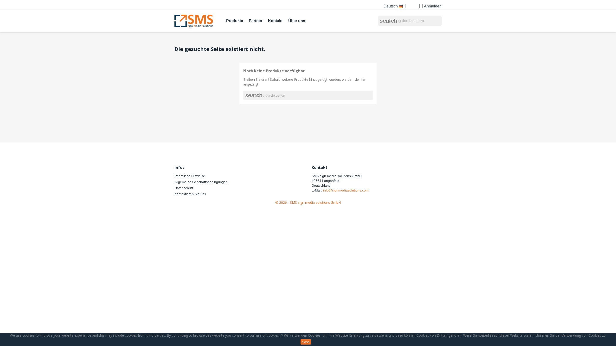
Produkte (234, 21)
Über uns (296, 21)
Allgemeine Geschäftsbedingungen (201, 182)
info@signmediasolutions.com (346, 190)
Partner (255, 21)
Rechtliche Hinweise (189, 176)
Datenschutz (183, 188)
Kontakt (275, 21)
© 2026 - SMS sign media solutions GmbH (308, 202)
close (306, 342)
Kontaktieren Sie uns (190, 194)
